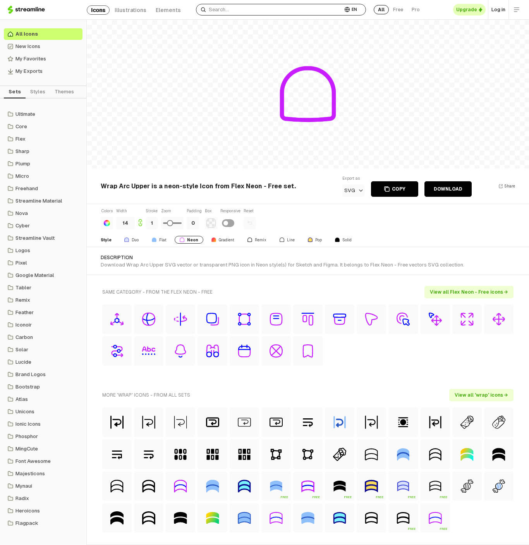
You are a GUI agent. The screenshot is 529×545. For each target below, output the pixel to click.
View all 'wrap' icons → (481, 395)
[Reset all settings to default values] (250, 223)
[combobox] (269, 9)
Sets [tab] (15, 92)
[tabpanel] (43, 318)
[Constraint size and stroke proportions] (140, 219)
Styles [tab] (37, 92)
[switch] (228, 223)
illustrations (130, 10)
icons (98, 10)
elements (168, 10)
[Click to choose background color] (211, 223)
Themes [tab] (64, 92)
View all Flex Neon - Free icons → (469, 292)
